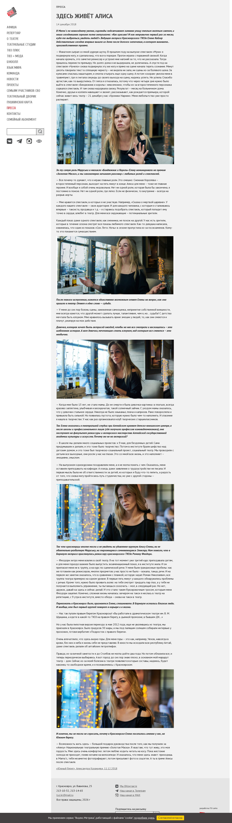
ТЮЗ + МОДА (15, 56)
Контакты (13, 114)
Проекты (13, 85)
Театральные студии (21, 44)
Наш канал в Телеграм (133, 790)
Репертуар (14, 33)
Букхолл (12, 62)
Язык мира (14, 68)
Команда (13, 73)
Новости (12, 79)
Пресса (11, 108)
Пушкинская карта (19, 102)
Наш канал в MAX (130, 795)
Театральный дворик (21, 96)
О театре (13, 39)
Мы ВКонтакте (128, 786)
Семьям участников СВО (23, 91)
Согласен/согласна (170, 817)
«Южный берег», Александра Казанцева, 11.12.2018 (86, 768)
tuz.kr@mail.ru (64, 795)
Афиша (12, 27)
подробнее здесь (144, 817)
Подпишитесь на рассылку (130, 809)
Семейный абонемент (22, 119)
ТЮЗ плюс (13, 50)
